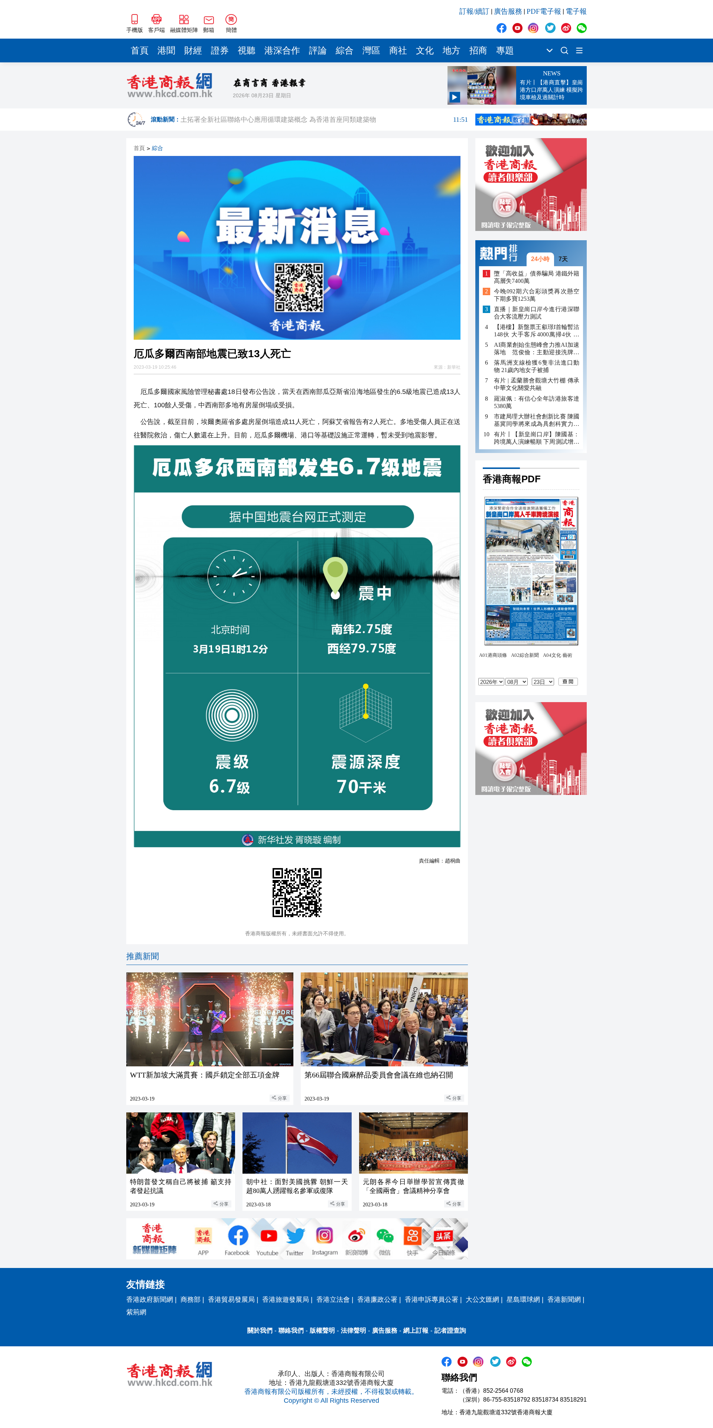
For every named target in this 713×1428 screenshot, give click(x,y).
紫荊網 (136, 1312)
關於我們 (260, 1330)
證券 (220, 50)
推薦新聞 (142, 956)
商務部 (190, 1299)
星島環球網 (523, 1299)
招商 (478, 50)
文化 (425, 50)
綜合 (345, 50)
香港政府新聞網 (149, 1299)
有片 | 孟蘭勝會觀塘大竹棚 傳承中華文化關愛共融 (536, 384)
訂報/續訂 (474, 11)
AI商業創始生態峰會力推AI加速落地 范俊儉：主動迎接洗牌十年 (536, 349)
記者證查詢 (450, 1330)
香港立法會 (333, 1299)
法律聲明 (353, 1330)
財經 (193, 50)
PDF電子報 (544, 11)
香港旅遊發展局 (285, 1299)
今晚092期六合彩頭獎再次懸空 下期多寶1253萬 (536, 295)
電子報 (576, 11)
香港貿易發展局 (231, 1299)
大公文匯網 (482, 1299)
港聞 (166, 50)
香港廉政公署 (377, 1299)
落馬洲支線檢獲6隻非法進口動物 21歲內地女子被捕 (536, 366)
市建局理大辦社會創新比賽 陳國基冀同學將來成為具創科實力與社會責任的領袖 (536, 420)
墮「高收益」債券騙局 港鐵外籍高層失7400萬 (536, 277)
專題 (505, 50)
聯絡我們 (291, 1330)
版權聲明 (322, 1330)
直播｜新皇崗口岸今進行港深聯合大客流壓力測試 (536, 313)
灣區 (371, 50)
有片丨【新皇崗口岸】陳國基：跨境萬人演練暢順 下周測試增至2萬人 (536, 438)
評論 (318, 50)
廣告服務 (508, 11)
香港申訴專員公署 (431, 1299)
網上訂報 (416, 1330)
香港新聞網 (564, 1299)
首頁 (140, 50)
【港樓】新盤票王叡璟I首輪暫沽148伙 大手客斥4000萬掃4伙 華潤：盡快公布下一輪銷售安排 (536, 331)
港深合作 (282, 50)
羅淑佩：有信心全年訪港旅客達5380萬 (536, 402)
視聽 (246, 50)
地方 (451, 50)
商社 (398, 50)
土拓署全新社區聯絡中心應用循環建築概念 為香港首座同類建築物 (324, 119)
